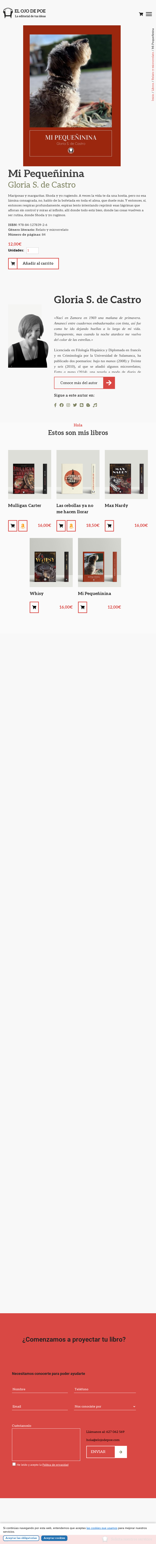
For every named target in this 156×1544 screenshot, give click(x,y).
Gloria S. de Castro (97, 300)
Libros (153, 87)
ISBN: (27, 225)
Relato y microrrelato (153, 66)
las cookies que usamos (102, 1528)
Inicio (153, 97)
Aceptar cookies (54, 1538)
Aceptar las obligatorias (21, 1538)
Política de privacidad (55, 1465)
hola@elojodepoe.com (103, 1440)
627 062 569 (115, 1432)
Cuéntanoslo (21, 1426)
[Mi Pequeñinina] (12, 525)
